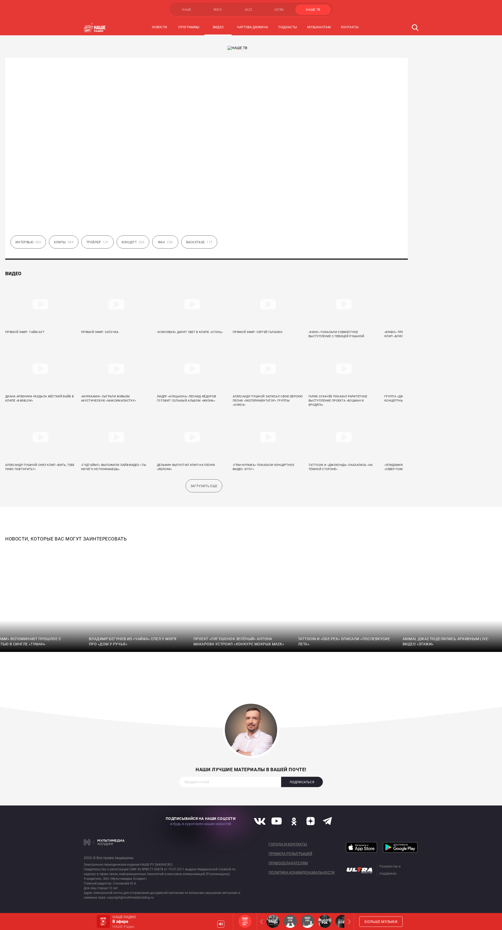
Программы (188, 27)
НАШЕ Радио (245, 921)
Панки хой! (342, 921)
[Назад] (262, 921)
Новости (159, 27)
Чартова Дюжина (252, 27)
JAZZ (248, 10)
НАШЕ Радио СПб (290, 921)
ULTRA (279, 10)
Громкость (221, 924)
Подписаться (302, 782)
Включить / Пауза (103, 921)
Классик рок (324, 921)
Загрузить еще (204, 486)
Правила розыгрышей (290, 854)
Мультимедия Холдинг (104, 842)
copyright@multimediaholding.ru (130, 897)
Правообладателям (288, 863)
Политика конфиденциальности (302, 872)
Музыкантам (318, 27)
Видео (218, 27)
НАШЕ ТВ (313, 10)
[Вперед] (348, 921)
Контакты (350, 27)
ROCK (218, 10)
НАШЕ (186, 10)
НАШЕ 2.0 (272, 921)
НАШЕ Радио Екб (307, 921)
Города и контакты (288, 844)
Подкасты (287, 27)
